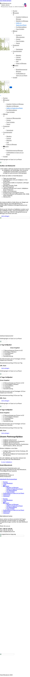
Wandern (18, 55)
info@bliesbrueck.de (6, 3)
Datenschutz (6, 494)
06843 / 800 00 (5, 5)
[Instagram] (25, 6)
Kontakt (15, 77)
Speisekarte (19, 49)
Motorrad (18, 59)
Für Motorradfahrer (21, 27)
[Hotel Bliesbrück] (5, 50)
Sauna (18, 43)
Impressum (6, 496)
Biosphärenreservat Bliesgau (14, 150)
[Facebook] (25, 4)
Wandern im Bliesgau (22, 21)
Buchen (15, 11)
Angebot (6, 486)
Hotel (4, 484)
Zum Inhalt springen (5, 0)
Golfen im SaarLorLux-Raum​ (14, 108)
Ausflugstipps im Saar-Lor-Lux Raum (13, 493)
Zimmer (18, 39)
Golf (17, 61)
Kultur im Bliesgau (21, 63)
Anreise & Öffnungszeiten (13, 118)
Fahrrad (18, 57)
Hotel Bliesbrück (8, 483)
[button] (4, 216)
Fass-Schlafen (20, 29)
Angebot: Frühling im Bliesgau (15, 104)
